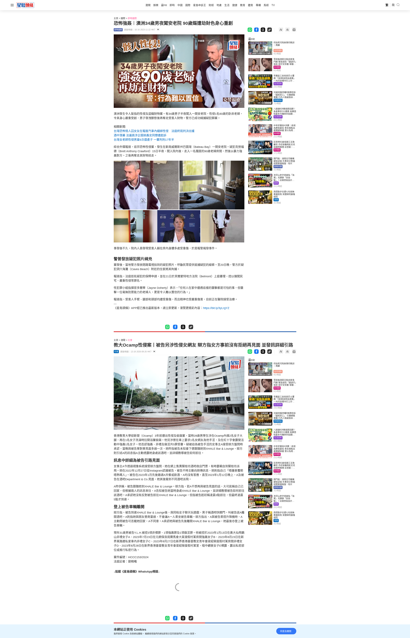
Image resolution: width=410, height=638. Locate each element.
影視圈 (277, 67)
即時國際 (132, 18)
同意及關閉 (285, 631)
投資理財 (278, 51)
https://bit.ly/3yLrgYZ (216, 308)
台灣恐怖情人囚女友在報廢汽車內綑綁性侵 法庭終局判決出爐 (154, 131)
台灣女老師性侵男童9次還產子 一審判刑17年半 (144, 139)
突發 (276, 200)
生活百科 (278, 84)
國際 (123, 18)
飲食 (276, 183)
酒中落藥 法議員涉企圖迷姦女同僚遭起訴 (140, 135)
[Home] (25, 5)
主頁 (116, 18)
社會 (130, 340)
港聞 (123, 340)
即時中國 (278, 167)
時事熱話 (278, 100)
